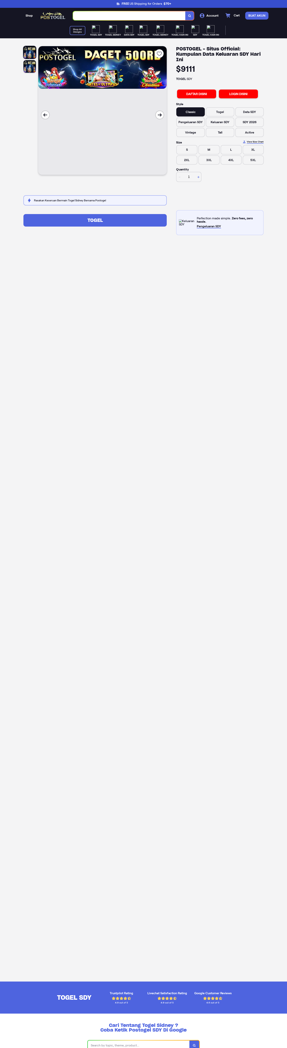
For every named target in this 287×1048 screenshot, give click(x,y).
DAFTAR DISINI (196, 94)
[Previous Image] (45, 114)
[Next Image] (160, 114)
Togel (95, 220)
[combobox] (129, 15)
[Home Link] (53, 16)
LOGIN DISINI (238, 94)
